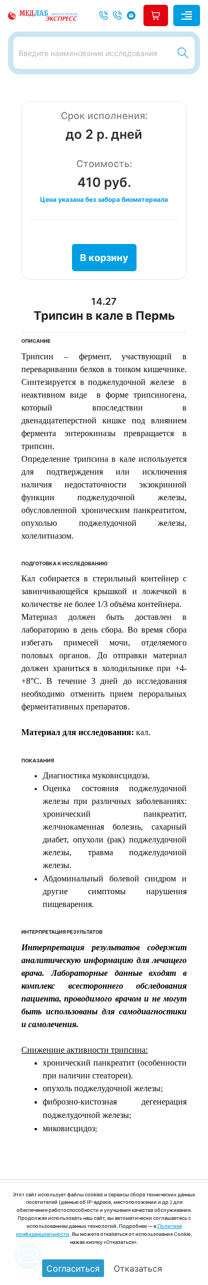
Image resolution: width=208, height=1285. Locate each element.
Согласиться (73, 1268)
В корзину (104, 257)
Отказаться (138, 1268)
